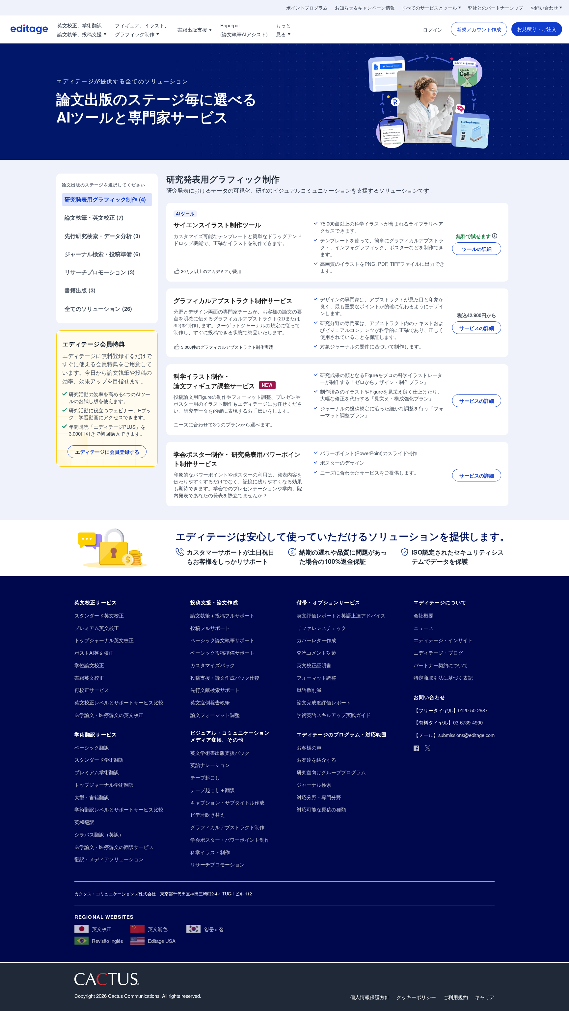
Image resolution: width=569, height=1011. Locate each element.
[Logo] (24, 29)
